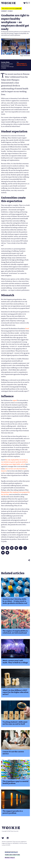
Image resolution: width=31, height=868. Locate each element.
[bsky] (4, 838)
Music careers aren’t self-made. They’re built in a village (15, 661)
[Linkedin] (7, 838)
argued (15, 400)
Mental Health (22, 65)
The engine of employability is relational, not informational (15, 631)
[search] (27, 3)
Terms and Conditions (12, 854)
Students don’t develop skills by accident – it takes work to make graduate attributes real (15, 601)
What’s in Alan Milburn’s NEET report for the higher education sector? (15, 692)
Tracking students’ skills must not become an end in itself (15, 723)
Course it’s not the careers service (13, 752)
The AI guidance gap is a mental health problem (15, 782)
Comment (4, 11)
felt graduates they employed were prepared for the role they (15, 493)
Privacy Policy (10, 857)
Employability (22, 63)
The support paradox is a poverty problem (13, 812)
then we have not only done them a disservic (14, 469)
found (27, 328)
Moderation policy (11, 852)
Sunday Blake (5, 62)
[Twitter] (24, 3)
